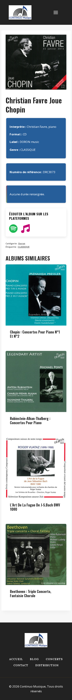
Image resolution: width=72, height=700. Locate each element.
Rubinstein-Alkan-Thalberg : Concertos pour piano (30, 420)
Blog (34, 659)
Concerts (54, 659)
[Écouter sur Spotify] (13, 228)
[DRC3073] (36, 62)
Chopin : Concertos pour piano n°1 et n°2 (35, 334)
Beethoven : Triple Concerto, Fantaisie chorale (30, 593)
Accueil (16, 659)
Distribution (47, 665)
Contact (20, 665)
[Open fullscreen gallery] (63, 86)
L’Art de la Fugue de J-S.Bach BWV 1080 (35, 507)
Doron (21, 243)
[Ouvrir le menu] (57, 12)
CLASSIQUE (24, 246)
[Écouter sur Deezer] (25, 228)
